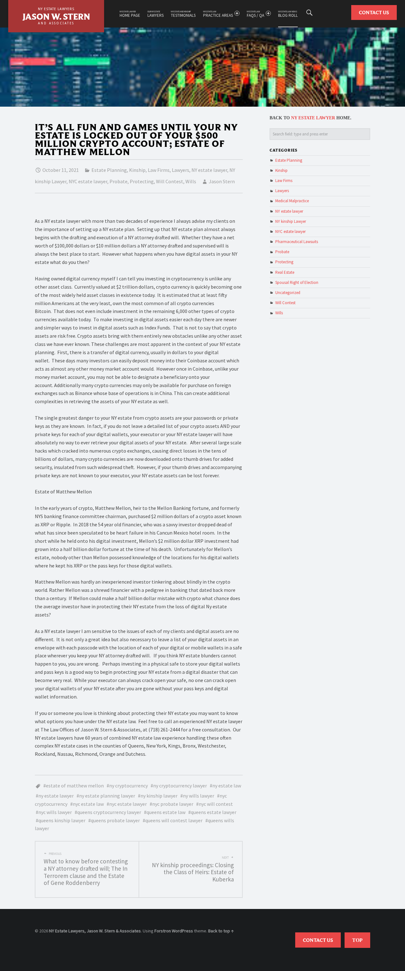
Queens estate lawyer (213, 812)
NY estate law (226, 785)
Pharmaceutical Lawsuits (296, 241)
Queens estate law (165, 812)
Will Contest (169, 181)
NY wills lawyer (198, 795)
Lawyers (155, 14)
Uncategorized (287, 292)
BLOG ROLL (288, 14)
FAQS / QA (255, 14)
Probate (118, 181)
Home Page (130, 14)
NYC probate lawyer (172, 804)
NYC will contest (216, 804)
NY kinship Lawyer (290, 221)
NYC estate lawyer (88, 181)
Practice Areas (218, 14)
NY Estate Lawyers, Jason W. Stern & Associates (95, 931)
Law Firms (159, 170)
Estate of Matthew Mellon (75, 785)
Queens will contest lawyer (173, 820)
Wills (190, 181)
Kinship (137, 170)
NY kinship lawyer (159, 795)
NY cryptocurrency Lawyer (180, 785)
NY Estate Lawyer (313, 118)
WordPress (182, 931)
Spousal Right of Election (296, 282)
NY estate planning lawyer (107, 795)
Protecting (142, 181)
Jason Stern (222, 181)
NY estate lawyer (209, 170)
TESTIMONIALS (183, 14)
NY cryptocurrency (128, 785)
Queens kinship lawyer (61, 820)
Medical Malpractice (292, 201)
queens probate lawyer (115, 820)
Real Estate (284, 272)
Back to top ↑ (221, 931)
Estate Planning (109, 170)
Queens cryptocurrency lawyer (109, 812)
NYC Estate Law (88, 804)
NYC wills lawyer (55, 812)
